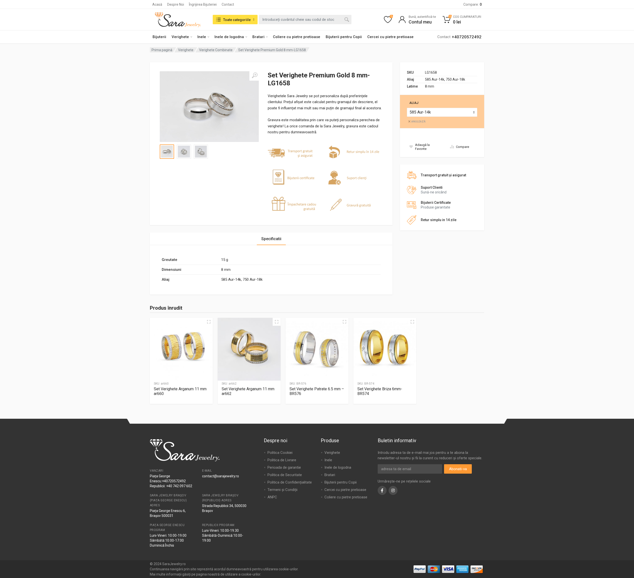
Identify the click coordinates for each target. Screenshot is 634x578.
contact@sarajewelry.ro (220, 476)
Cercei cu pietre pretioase (390, 37)
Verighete (180, 37)
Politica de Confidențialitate (289, 482)
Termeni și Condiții (282, 489)
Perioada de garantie (284, 467)
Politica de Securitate (284, 475)
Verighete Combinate (216, 50)
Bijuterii (159, 37)
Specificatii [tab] (271, 238)
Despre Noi (175, 4)
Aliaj (413, 103)
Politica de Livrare (281, 460)
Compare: (472, 4)
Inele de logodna (229, 37)
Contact (228, 4)
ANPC (272, 497)
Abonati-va (458, 469)
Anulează (418, 121)
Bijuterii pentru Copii (344, 37)
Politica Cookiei (279, 452)
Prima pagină (162, 50)
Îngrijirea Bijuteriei (203, 4)
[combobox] (305, 19)
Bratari (258, 37)
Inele (201, 37)
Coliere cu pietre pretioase (296, 37)
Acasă (157, 4)
